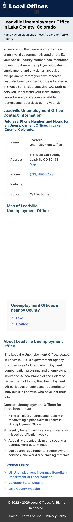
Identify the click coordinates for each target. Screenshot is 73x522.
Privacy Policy (56, 516)
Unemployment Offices (29, 34)
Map (33, 164)
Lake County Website (24, 488)
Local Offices (40, 502)
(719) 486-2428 (41, 174)
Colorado (53, 34)
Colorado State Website (25, 482)
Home (7, 34)
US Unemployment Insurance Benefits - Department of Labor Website (37, 475)
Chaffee (22, 324)
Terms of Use (32, 516)
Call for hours (39, 194)
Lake (19, 318)
